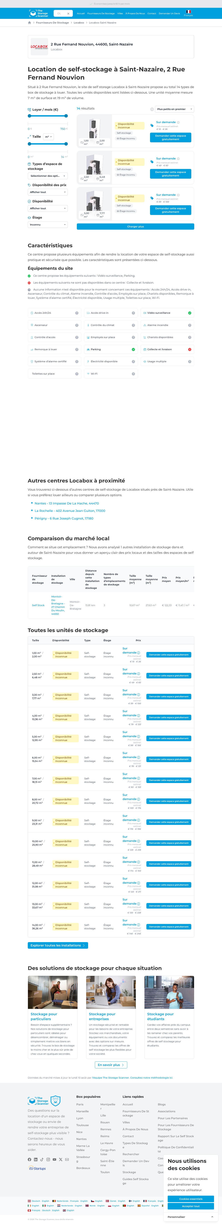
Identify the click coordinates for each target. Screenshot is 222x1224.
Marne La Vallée (83, 1148)
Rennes (105, 1129)
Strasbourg (83, 1159)
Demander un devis (169, 13)
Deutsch (36, 1201)
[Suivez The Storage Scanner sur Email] (67, 1159)
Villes (120, 13)
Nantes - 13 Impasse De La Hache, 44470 (67, 503)
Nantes (81, 1139)
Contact (152, 13)
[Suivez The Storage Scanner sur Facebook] (29, 1159)
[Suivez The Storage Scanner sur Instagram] (48, 1159)
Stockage (129, 1172)
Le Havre (106, 1143)
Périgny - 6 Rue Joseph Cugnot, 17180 (64, 518)
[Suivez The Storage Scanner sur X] (60, 1159)
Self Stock (38, 605)
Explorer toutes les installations (56, 945)
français (74, 1201)
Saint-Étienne (107, 1163)
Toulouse (82, 1125)
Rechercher (131, 1154)
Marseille (82, 1111)
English (45, 1201)
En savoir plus (109, 1065)
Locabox (79, 22)
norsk (93, 1205)
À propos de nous (135, 13)
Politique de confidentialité (176, 1149)
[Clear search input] (68, 13)
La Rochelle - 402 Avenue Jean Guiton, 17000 (70, 511)
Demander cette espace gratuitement (170, 137)
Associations (166, 1111)
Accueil (81, 13)
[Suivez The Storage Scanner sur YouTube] (54, 1159)
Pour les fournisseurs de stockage (176, 1127)
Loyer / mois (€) (45, 110)
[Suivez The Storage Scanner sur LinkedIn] (35, 1159)
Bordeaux (83, 1168)
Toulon (105, 1172)
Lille (103, 1115)
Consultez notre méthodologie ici (151, 1077)
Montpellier (107, 1106)
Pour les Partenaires (173, 1118)
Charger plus (135, 226)
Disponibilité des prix (49, 185)
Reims (104, 1136)
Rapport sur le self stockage (176, 1138)
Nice (79, 1132)
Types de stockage (135, 1145)
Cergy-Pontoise (108, 1152)
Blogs (162, 1104)
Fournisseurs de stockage (101, 13)
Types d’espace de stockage (45, 166)
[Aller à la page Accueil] (38, 13)
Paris (79, 1104)
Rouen (105, 1122)
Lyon (79, 1118)
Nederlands (62, 1201)
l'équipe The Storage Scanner (110, 1077)
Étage (37, 217)
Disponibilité (42, 201)
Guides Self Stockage (136, 1181)
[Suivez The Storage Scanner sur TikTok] (42, 1159)
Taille (37, 137)
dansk (113, 1201)
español (146, 1205)
